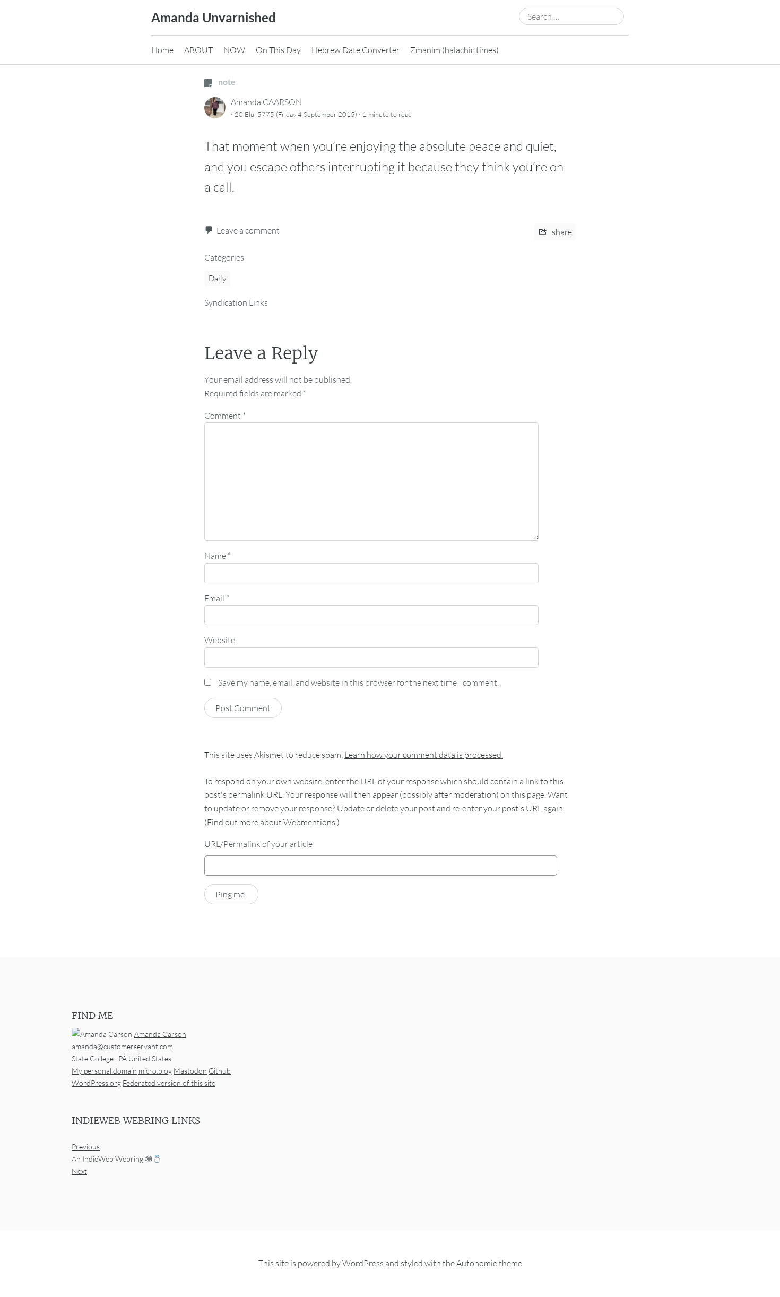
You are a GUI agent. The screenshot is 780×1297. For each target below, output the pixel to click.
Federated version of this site (169, 1082)
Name (217, 555)
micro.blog (155, 1070)
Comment (225, 415)
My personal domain (104, 1070)
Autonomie (476, 1263)
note (226, 81)
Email (216, 598)
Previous (86, 1146)
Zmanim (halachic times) (454, 50)
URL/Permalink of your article (258, 843)
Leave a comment (248, 230)
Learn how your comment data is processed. (423, 754)
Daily (217, 278)
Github (220, 1070)
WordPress (363, 1263)
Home (162, 50)
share (561, 232)
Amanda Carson (160, 1034)
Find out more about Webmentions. (272, 822)
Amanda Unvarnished (213, 17)
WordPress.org (96, 1082)
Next (79, 1170)
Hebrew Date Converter (355, 50)
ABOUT (198, 50)
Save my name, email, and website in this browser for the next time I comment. (358, 682)
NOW (234, 50)
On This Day (278, 50)
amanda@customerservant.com (122, 1046)
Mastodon (190, 1070)
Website (219, 640)
